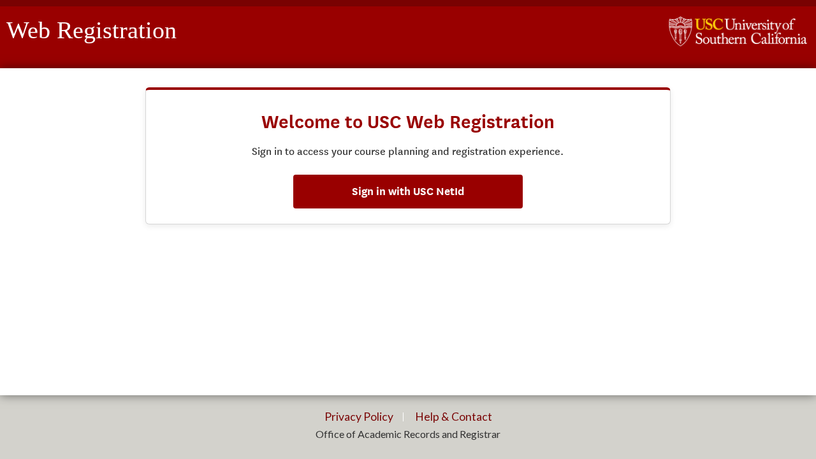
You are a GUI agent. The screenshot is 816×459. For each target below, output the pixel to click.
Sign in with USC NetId (408, 191)
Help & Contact (453, 416)
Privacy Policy (358, 416)
